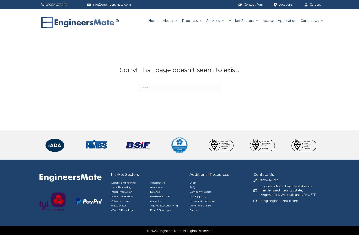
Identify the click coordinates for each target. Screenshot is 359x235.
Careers (193, 210)
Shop (192, 182)
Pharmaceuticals (160, 196)
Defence (155, 191)
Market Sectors (241, 21)
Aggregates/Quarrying (164, 205)
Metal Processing (121, 187)
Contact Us (310, 21)
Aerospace (156, 187)
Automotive (157, 182)
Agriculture (157, 200)
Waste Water (118, 205)
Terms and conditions (202, 200)
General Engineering (123, 182)
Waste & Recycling (122, 210)
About (168, 21)
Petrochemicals (120, 200)
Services (213, 21)
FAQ (192, 187)
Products (190, 21)
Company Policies (200, 191)
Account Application (279, 21)
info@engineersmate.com (112, 4)
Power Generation (122, 196)
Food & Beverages (160, 210)
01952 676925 (56, 5)
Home (153, 21)
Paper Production (121, 191)
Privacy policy (197, 196)
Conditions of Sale (200, 205)
